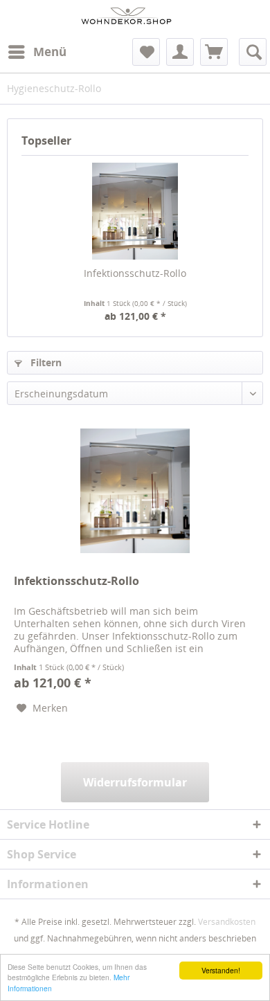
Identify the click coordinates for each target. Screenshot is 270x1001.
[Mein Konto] (180, 52)
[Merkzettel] (146, 52)
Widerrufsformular (135, 782)
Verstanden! (220, 970)
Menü (49, 52)
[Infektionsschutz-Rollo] (135, 211)
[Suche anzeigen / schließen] (253, 52)
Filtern (45, 362)
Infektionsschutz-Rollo (135, 273)
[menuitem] (36, 52)
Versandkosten (226, 922)
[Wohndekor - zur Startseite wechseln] (126, 19)
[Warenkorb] (214, 52)
